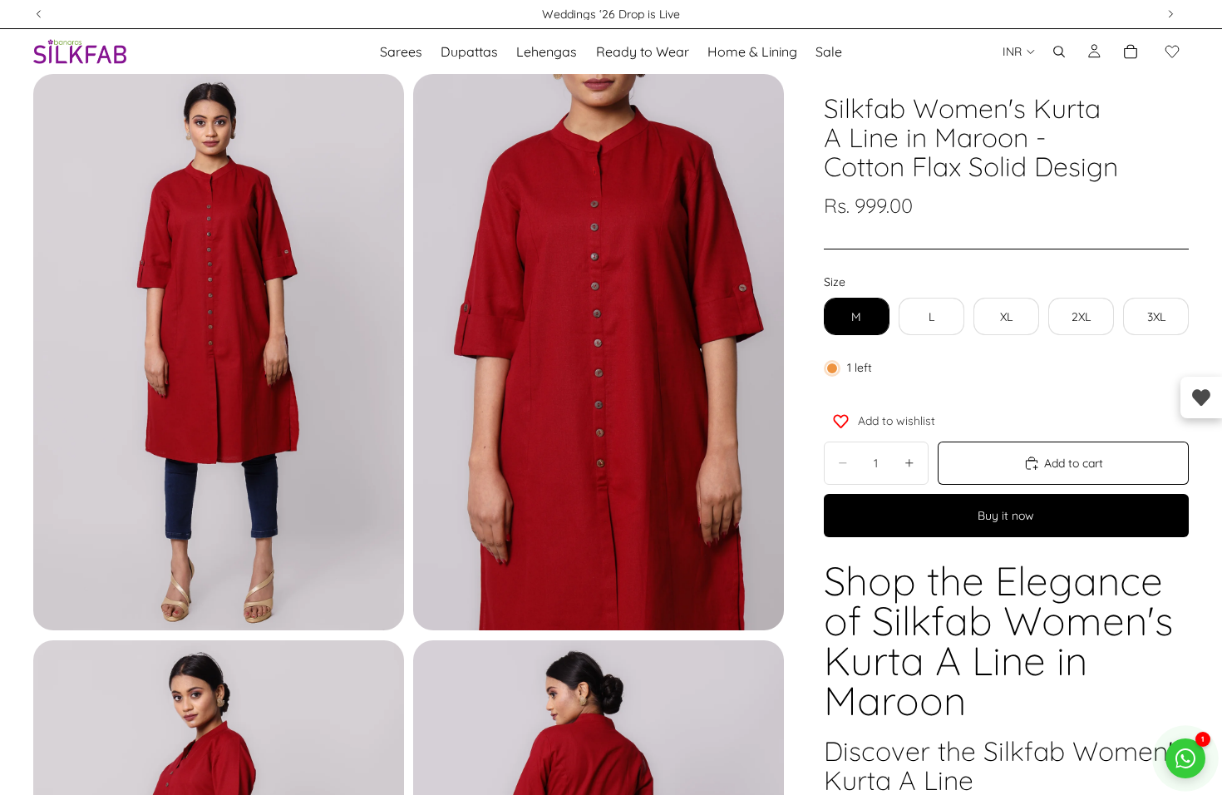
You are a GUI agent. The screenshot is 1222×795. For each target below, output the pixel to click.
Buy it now (1006, 515)
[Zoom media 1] (218, 352)
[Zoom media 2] (598, 352)
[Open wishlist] (1201, 397)
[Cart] (1130, 51)
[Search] (1059, 51)
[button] (1172, 52)
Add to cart (1073, 463)
